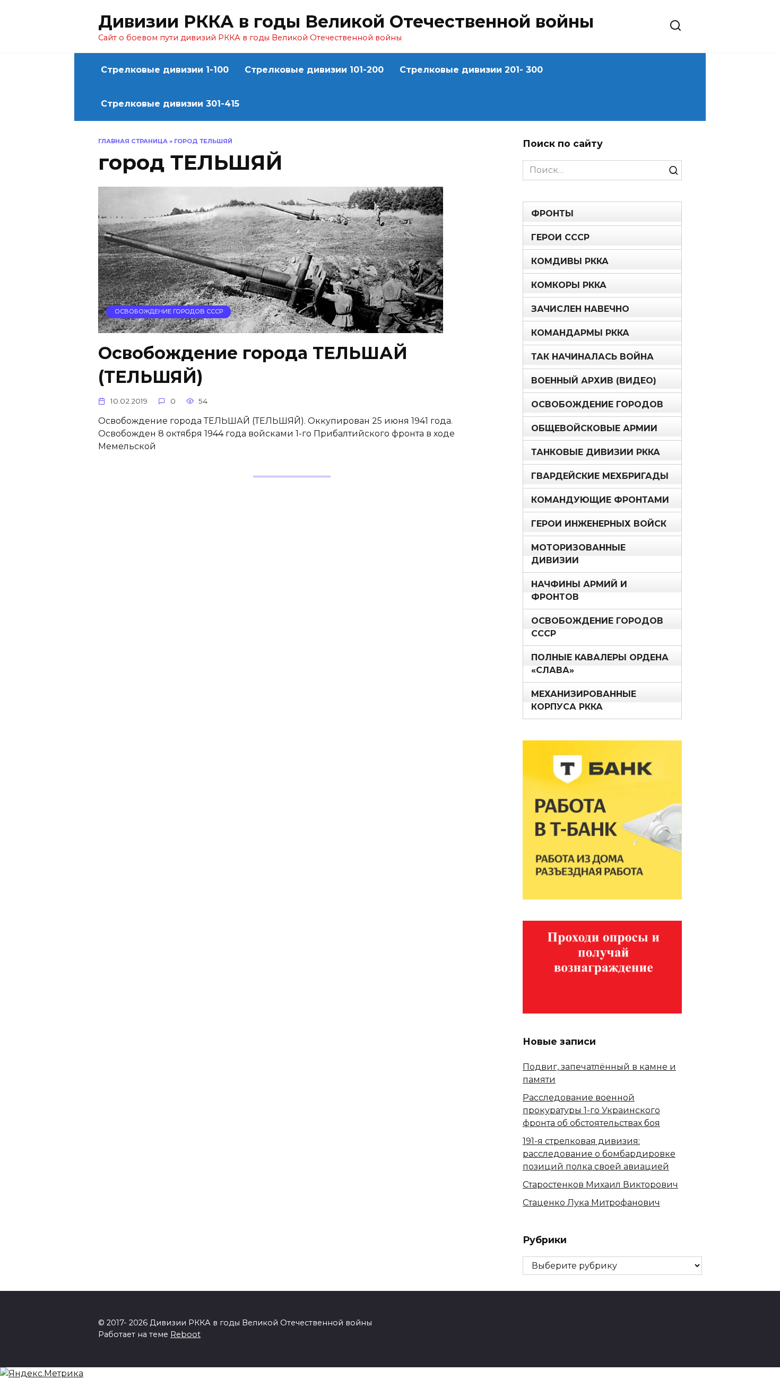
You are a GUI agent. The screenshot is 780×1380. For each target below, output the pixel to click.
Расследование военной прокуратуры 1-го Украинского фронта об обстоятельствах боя (591, 1110)
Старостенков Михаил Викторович (600, 1185)
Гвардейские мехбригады (600, 476)
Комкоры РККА (568, 285)
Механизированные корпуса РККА (583, 700)
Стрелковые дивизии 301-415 (170, 104)
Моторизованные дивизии (578, 554)
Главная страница (133, 141)
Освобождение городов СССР (597, 627)
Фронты (552, 213)
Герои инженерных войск (598, 524)
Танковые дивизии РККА (595, 452)
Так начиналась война (592, 357)
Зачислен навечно (580, 309)
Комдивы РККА (570, 261)
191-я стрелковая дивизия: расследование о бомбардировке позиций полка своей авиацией (599, 1154)
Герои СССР (560, 237)
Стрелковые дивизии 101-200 (314, 70)
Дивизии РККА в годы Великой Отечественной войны (346, 21)
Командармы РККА (580, 333)
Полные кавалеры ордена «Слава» (600, 663)
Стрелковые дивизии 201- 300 (471, 70)
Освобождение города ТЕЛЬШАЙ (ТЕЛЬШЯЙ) (253, 365)
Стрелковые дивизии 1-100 (165, 70)
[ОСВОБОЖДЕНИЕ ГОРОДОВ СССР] (270, 326)
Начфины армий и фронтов (579, 590)
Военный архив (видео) (593, 380)
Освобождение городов (597, 404)
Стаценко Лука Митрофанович (591, 1203)
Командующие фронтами (600, 500)
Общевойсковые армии (594, 428)
